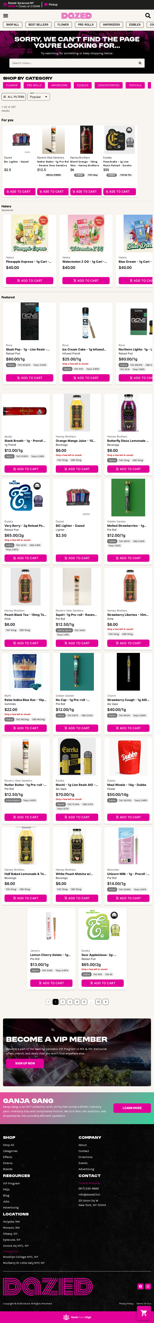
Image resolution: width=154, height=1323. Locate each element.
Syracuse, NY (11, 1239)
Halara (10, 257)
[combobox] (72, 63)
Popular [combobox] (35, 97)
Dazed (60, 521)
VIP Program (11, 1183)
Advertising (86, 1169)
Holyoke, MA (11, 1221)
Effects (7, 1157)
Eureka (9, 521)
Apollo (8, 436)
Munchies (113, 869)
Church (111, 695)
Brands (8, 1169)
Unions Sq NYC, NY (16, 1245)
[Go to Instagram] (148, 1286)
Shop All (8, 1145)
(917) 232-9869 (89, 1188)
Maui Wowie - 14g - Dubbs (126, 785)
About (83, 1145)
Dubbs (111, 780)
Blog (6, 1195)
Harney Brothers (66, 436)
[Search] (140, 63)
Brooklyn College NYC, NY (20, 1257)
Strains (8, 1163)
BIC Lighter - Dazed (70, 526)
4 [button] (77, 1001)
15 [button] (98, 1001)
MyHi (8, 695)
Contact (84, 1151)
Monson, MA (11, 1227)
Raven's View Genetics (69, 610)
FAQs (6, 1189)
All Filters (16, 96)
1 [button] (55, 1001)
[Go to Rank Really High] (77, 1317)
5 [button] (84, 1001)
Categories (10, 1151)
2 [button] (62, 1001)
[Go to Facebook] (140, 1286)
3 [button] (70, 1001)
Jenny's (35, 950)
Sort (32, 93)
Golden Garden (116, 521)
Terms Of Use (143, 1303)
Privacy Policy (126, 1303)
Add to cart (31, 280)
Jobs (6, 1201)
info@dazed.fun (89, 1194)
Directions (86, 1157)
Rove (9, 345)
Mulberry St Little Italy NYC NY (24, 1263)
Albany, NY (10, 1233)
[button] (31, 5)
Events (83, 1163)
